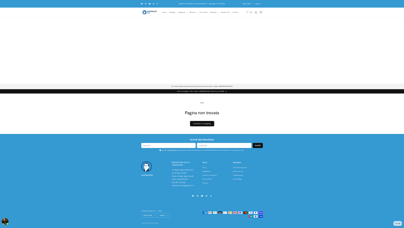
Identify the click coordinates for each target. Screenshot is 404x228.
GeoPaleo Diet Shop (152, 223)
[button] (182, 12)
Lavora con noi (238, 171)
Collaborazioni (238, 175)
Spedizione (206, 171)
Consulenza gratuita (240, 167)
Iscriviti (257, 145)
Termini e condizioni (209, 175)
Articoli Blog (237, 179)
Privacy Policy (173, 150)
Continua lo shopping (202, 124)
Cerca (204, 167)
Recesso (205, 183)
